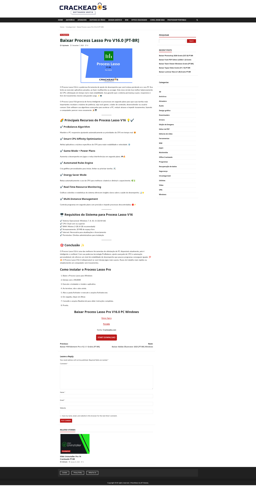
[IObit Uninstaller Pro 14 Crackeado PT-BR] (75, 444)
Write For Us (92, 472)
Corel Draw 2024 (157, 20)
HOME (60, 20)
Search (191, 41)
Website (63, 408)
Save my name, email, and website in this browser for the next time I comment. (89, 416)
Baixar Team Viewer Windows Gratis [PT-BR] (176, 64)
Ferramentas (164, 138)
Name (62, 392)
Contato (64, 472)
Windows (162, 194)
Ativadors (82, 20)
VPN (160, 190)
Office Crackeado (139, 20)
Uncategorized (64, 34)
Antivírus (70, 20)
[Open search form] (197, 20)
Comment (64, 363)
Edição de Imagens (166, 124)
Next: (132, 345)
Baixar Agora (107, 318)
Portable (106, 324)
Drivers (162, 120)
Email (62, 400)
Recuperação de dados (168, 166)
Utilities (162, 180)
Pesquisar (164, 35)
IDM (126, 20)
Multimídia (163, 152)
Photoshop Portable (177, 20)
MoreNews (134, 483)
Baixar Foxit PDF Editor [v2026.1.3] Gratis (175, 60)
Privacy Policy (78, 472)
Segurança (163, 171)
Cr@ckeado (65, 45)
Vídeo (161, 185)
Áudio (161, 106)
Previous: (80, 345)
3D (160, 92)
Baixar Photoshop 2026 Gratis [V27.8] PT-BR (176, 56)
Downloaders (164, 115)
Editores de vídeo (97, 20)
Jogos (161, 148)
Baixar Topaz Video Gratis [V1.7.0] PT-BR (174, 68)
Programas (163, 162)
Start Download (106, 338)
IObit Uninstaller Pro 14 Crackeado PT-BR (70, 457)
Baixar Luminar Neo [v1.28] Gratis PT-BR (175, 72)
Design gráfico (115, 20)
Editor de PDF (164, 129)
